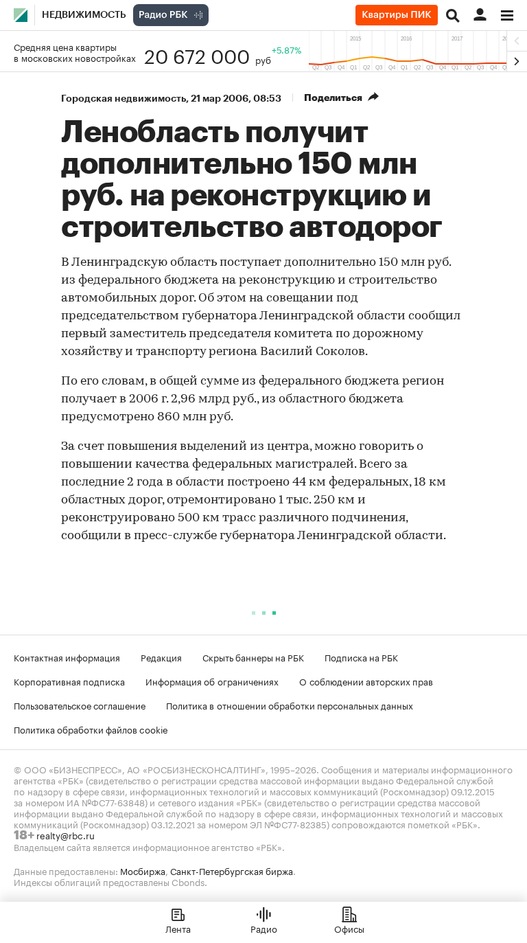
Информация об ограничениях (212, 681)
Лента (178, 928)
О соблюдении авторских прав (366, 681)
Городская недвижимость (123, 98)
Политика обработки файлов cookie (91, 729)
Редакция (161, 656)
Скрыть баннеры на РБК (253, 656)
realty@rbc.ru (65, 834)
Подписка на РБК (361, 656)
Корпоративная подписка (69, 681)
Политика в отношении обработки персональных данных (289, 705)
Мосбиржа (142, 870)
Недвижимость (84, 15)
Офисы (349, 928)
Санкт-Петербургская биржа (231, 870)
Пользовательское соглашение (79, 705)
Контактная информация (67, 656)
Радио (263, 928)
